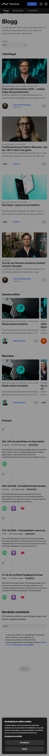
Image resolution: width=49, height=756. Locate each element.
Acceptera (24, 742)
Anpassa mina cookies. (13, 736)
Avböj (24, 749)
